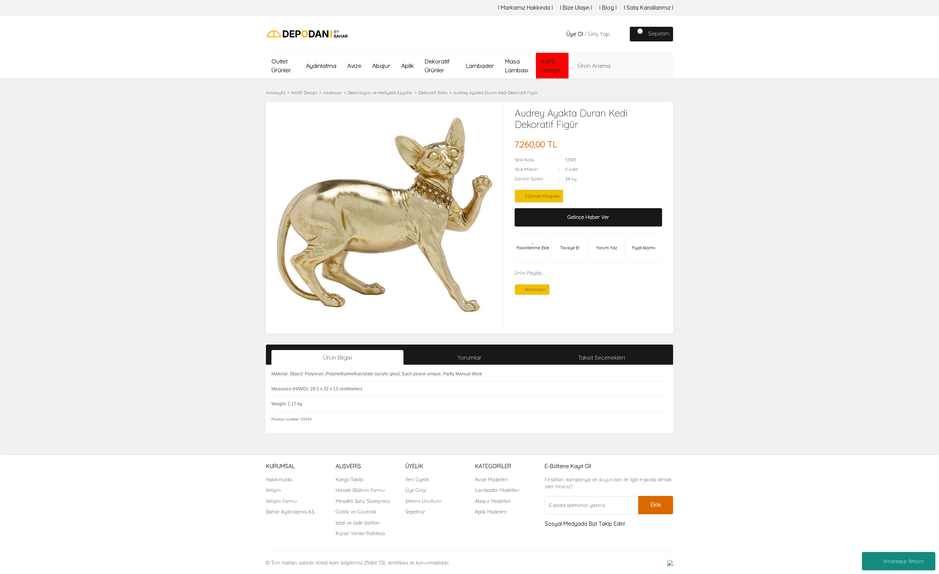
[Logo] (307, 33)
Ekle (656, 504)
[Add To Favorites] (533, 247)
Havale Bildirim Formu (360, 490)
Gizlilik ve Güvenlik (356, 512)
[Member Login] (559, 34)
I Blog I (608, 7)
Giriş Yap (599, 33)
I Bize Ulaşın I (576, 7)
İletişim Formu (281, 501)
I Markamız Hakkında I (525, 7)
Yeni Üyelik (417, 479)
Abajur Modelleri (493, 501)
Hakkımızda (279, 479)
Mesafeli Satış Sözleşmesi (363, 501)
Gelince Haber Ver (588, 217)
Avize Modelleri (491, 479)
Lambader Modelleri (497, 490)
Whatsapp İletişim (903, 561)
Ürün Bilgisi (337, 357)
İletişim (273, 490)
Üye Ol (574, 33)
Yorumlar (469, 357)
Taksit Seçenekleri (601, 357)
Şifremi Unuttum (423, 501)
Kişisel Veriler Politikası (360, 533)
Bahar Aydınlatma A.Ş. (290, 512)
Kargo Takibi (349, 479)
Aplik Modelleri (491, 512)
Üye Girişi (415, 490)
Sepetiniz (415, 512)
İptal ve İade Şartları (358, 523)
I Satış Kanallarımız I (648, 7)
